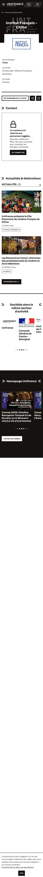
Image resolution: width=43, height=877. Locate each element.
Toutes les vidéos (12, 439)
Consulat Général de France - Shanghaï (25, 335)
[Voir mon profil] (38, 4)
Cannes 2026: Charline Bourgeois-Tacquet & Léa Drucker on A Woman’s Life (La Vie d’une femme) (16, 416)
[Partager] (32, 98)
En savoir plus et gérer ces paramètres (18, 867)
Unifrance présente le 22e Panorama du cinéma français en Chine (21, 219)
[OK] (21, 873)
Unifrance (7, 327)
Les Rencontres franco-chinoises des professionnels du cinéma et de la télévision (21, 261)
